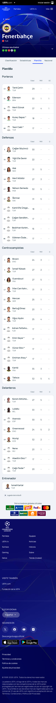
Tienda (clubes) (35, 558)
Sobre (31, 552)
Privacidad (6, 654)
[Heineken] (10, 507)
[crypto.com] (14, 513)
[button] (48, 9)
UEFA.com (6, 583)
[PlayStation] (19, 507)
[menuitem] (19, 9)
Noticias (32, 541)
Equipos (32, 536)
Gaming (5, 552)
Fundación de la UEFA (11, 589)
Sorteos (5, 547)
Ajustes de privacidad (11, 667)
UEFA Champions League (6, 9)
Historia (32, 547)
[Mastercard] (46, 507)
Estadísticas (25, 60)
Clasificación (11, 60)
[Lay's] (28, 507)
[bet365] (23, 513)
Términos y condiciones (11, 659)
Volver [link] (7, 19)
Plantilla (37, 60)
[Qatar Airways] (41, 513)
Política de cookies (9, 663)
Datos (4, 558)
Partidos (5, 536)
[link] (17, 9)
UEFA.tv (5, 541)
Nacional (48, 60)
